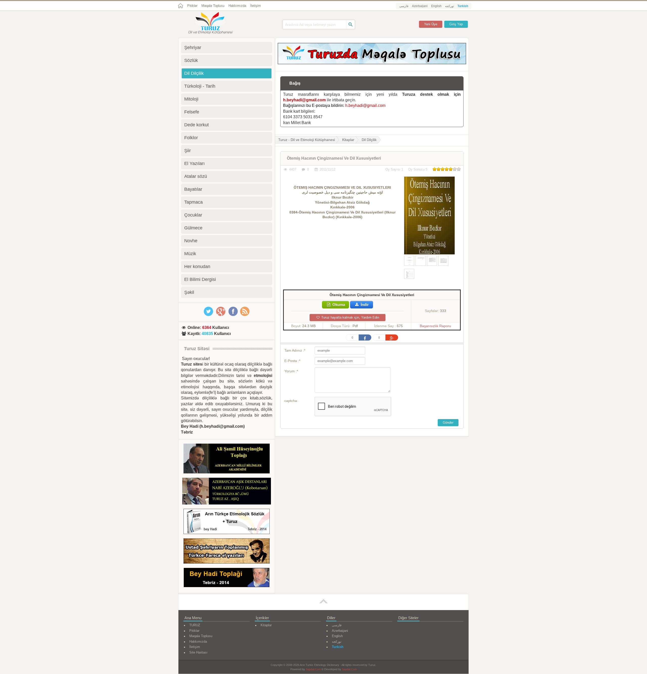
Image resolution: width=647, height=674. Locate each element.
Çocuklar (193, 215)
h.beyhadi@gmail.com (304, 100)
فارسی (403, 6)
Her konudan (197, 266)
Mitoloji (191, 99)
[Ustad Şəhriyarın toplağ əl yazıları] (226, 551)
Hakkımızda (237, 6)
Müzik (190, 253)
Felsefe (191, 111)
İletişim (255, 6)
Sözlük (191, 60)
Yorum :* (291, 371)
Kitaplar (348, 140)
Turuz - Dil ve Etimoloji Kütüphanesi (306, 140)
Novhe (190, 240)
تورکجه (449, 6)
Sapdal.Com (313, 669)
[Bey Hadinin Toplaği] (226, 578)
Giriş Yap (456, 24)
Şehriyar (192, 47)
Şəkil (189, 292)
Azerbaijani (420, 6)
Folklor (191, 137)
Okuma (338, 304)
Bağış (295, 83)
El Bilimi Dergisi (200, 279)
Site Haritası (198, 652)
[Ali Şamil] (226, 459)
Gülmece (193, 227)
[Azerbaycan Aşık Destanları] (226, 492)
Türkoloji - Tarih (199, 86)
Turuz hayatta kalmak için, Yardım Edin (349, 317)
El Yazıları (194, 163)
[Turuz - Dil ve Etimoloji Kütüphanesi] (216, 23)
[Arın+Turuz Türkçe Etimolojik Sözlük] (226, 522)
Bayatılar (193, 189)
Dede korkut (196, 124)
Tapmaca (193, 202)
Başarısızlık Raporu (435, 326)
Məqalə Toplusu (212, 6)
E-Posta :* (292, 361)
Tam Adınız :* (294, 350)
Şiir (187, 150)
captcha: (291, 401)
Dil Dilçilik (369, 140)
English (436, 6)
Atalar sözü (195, 176)
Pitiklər (192, 6)
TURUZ (194, 625)
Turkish (462, 6)
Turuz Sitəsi (197, 348)
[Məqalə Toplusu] (372, 63)
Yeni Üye (430, 24)
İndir (364, 304)
